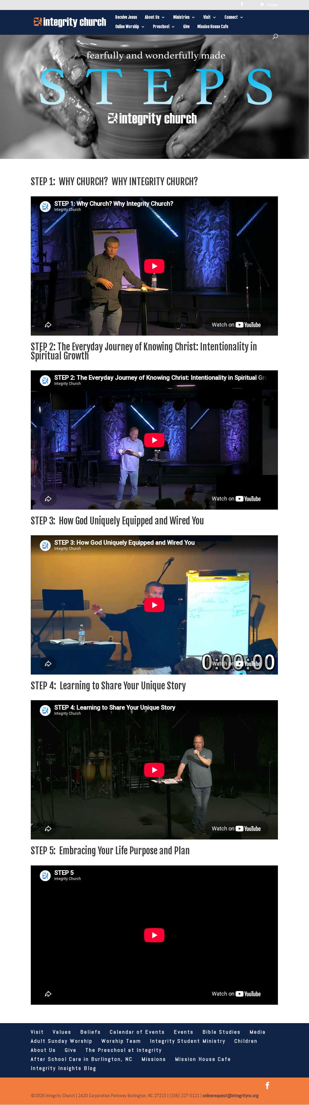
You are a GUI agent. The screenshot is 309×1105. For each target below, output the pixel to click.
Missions (154, 1058)
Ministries (181, 17)
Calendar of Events (137, 1031)
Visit (207, 17)
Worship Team (121, 1040)
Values (62, 1031)
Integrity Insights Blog (64, 1068)
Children (246, 1040)
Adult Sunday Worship (62, 1040)
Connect (231, 17)
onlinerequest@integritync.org (231, 1095)
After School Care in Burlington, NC (82, 1058)
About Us (152, 17)
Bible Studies (221, 1031)
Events (184, 1031)
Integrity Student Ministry (188, 1040)
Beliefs (90, 1031)
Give (186, 26)
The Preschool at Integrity (123, 1049)
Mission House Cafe (212, 26)
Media (258, 1031)
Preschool (161, 26)
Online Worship (127, 26)
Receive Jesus (126, 17)
